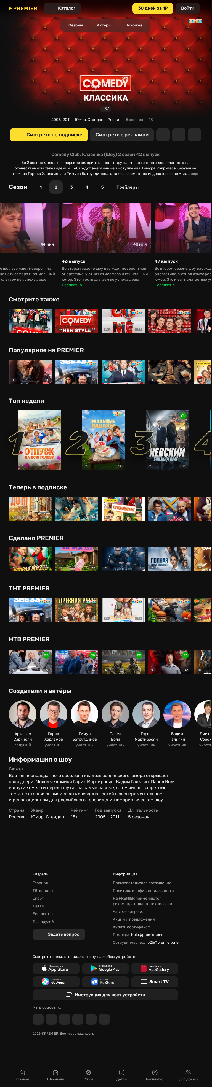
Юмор (80, 119)
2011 (67, 119)
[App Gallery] (154, 968)
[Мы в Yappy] (104, 1019)
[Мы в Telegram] (38, 1019)
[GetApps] (56, 981)
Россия (114, 119)
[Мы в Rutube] (91, 1019)
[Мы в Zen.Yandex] (77, 1019)
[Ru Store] (105, 981)
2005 (56, 119)
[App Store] (56, 968)
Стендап (95, 119)
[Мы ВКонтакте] (51, 1019)
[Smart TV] (154, 981)
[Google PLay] (105, 968)
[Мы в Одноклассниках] (64, 1019)
